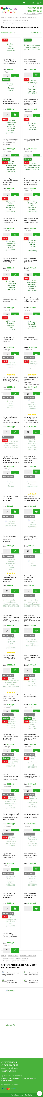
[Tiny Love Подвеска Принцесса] (32, 523)
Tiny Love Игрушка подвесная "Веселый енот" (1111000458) (9, 61)
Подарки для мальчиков (28, 18)
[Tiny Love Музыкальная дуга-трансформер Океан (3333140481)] (32, 801)
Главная (3, 18)
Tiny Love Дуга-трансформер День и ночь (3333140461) (9, 855)
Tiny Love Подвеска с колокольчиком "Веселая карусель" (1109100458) (32, 498)
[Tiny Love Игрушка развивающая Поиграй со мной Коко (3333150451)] (11, 166)
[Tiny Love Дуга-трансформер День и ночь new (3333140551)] (11, 920)
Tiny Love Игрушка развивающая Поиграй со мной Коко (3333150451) (10, 181)
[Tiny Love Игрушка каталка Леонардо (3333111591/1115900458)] (32, 47)
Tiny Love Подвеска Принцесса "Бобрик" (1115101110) (30, 538)
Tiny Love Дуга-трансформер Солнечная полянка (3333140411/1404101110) (11, 618)
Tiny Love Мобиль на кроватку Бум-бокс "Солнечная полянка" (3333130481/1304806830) (32, 419)
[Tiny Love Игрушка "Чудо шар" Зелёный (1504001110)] (15, 511)
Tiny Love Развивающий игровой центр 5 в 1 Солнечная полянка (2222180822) (10, 141)
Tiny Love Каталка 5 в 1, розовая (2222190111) (31, 338)
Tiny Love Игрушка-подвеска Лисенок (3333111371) (30, 895)
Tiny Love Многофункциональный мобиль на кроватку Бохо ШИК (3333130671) (10, 777)
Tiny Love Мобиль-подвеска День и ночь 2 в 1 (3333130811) (10, 220)
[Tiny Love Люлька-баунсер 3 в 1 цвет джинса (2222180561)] (11, 643)
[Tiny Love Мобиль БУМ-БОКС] (11, 404)
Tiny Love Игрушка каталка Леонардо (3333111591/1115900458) (32, 61)
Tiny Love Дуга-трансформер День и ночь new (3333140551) (10, 935)
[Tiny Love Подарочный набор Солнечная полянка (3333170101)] (32, 206)
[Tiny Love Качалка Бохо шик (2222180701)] (32, 126)
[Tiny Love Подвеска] (32, 563)
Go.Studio (28, 1095)
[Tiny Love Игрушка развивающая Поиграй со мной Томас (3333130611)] (11, 722)
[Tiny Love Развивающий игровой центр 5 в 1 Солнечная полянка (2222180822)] (11, 126)
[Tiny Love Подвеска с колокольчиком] (32, 484)
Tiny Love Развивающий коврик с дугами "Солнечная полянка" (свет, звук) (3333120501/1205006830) (32, 380)
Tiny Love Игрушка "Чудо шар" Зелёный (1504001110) (10, 498)
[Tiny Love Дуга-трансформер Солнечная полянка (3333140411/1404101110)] (11, 603)
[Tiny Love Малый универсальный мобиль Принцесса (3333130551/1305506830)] (11, 444)
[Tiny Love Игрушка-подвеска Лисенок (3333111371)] (32, 881)
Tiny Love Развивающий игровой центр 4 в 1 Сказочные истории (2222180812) (31, 102)
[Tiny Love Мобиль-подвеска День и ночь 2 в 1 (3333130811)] (11, 206)
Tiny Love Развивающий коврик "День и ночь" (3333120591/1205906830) (11, 379)
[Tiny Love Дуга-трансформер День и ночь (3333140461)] (11, 841)
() (41, 3)
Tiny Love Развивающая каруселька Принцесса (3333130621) (10, 299)
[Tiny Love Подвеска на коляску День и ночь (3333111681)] (32, 841)
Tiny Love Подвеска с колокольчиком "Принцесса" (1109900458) (9, 538)
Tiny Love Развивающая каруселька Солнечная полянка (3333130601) (31, 299)
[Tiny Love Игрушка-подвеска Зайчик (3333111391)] (11, 881)
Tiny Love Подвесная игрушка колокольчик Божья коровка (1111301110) (9, 578)
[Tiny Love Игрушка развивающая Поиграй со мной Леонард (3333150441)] (32, 722)
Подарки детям (13, 18)
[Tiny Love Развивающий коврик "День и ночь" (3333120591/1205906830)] (15, 394)
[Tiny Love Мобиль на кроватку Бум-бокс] (32, 404)
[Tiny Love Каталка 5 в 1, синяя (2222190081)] (32, 682)
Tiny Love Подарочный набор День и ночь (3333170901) (10, 260)
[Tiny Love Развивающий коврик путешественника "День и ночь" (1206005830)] (36, 670)
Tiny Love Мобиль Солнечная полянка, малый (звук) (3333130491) (30, 459)
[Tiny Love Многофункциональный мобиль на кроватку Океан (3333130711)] (32, 166)
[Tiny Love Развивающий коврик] (11, 365)
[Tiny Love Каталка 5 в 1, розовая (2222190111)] (32, 325)
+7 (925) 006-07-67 (33, 11)
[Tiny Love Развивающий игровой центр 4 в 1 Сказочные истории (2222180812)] (32, 87)
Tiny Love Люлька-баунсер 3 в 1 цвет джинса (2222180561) (9, 657)
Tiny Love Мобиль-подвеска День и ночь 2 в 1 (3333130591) (32, 776)
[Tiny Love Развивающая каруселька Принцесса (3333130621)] (11, 285)
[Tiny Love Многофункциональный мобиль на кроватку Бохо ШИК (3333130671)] (11, 762)
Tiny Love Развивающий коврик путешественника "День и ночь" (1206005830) (32, 657)
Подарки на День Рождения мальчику (15, 20)
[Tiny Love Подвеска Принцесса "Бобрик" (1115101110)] (36, 551)
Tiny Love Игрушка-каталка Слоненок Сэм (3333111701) (31, 260)
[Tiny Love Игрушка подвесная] (11, 47)
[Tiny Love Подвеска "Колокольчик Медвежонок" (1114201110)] (36, 591)
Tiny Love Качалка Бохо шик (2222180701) (31, 140)
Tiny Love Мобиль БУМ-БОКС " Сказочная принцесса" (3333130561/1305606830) (11, 419)
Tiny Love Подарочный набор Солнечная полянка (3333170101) (31, 220)
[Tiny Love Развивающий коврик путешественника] (32, 643)
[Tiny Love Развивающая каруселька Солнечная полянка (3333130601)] (32, 285)
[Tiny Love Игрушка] (11, 484)
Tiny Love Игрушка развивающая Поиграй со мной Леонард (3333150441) (31, 737)
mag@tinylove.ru (8, 1071)
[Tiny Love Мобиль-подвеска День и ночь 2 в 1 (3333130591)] (32, 762)
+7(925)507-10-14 (34, 8)
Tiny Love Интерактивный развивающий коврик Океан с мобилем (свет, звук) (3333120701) (11, 816)
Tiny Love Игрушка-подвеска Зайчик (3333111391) (9, 895)
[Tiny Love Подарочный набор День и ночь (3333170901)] (11, 246)
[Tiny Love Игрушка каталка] (11, 87)
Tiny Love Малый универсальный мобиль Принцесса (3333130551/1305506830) (11, 459)
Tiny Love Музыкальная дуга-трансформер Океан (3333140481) (31, 815)
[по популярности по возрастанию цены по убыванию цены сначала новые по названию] (8, 32)
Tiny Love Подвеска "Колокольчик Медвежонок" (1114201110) (30, 578)
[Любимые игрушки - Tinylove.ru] (9, 11)
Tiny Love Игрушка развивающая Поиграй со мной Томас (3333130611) (10, 737)
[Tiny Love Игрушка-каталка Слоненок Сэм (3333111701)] (32, 246)
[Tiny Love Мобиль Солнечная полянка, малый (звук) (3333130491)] (32, 444)
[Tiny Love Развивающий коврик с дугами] (32, 365)
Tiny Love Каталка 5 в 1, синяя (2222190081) (31, 696)
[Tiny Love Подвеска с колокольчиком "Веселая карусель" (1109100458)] (36, 511)
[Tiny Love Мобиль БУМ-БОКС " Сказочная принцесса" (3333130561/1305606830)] (15, 432)
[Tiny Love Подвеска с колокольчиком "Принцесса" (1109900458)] (15, 551)
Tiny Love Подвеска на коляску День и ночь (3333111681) (31, 855)
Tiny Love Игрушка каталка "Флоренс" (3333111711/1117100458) (11, 101)
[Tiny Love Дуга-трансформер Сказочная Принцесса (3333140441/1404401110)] (32, 603)
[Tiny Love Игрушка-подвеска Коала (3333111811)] (11, 325)
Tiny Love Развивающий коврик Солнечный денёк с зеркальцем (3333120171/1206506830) (11, 697)
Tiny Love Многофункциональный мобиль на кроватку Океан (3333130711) (32, 181)
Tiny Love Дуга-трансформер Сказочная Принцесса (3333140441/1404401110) (32, 618)
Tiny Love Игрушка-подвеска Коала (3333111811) (9, 339)
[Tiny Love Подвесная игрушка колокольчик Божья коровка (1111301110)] (11, 563)
